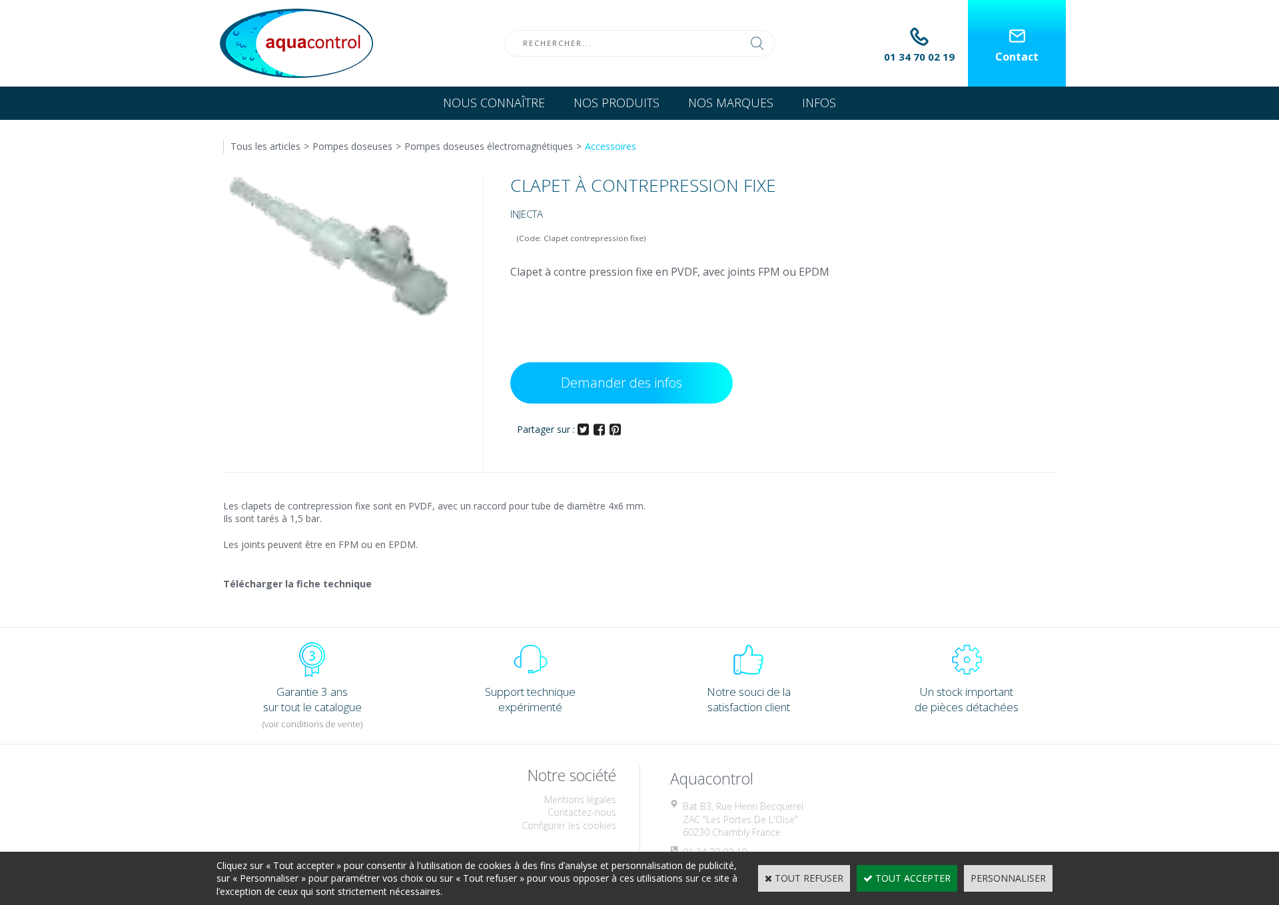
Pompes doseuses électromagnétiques (488, 146)
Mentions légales (580, 799)
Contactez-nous (582, 812)
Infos (819, 103)
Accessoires (610, 146)
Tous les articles (265, 146)
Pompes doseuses (352, 146)
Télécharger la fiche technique (297, 583)
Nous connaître (494, 103)
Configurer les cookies (569, 825)
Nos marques (730, 103)
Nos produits (616, 103)
